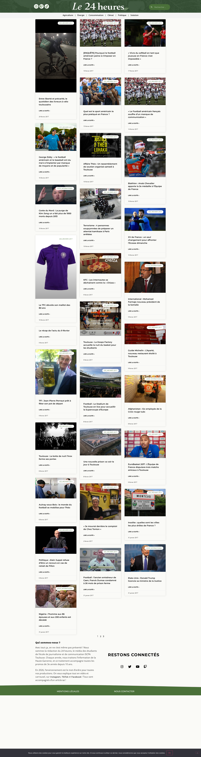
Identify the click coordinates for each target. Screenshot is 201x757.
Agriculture (68, 15)
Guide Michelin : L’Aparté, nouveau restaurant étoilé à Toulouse (142, 353)
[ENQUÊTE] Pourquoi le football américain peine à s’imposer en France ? (99, 56)
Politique (122, 15)
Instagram (55, 677)
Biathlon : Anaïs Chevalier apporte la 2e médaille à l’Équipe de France (145, 186)
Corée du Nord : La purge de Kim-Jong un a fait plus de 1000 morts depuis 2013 (55, 213)
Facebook (76, 677)
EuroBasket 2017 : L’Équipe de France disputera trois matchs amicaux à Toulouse (143, 467)
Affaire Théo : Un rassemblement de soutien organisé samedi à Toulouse (100, 167)
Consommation (96, 15)
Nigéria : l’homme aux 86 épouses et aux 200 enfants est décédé (55, 617)
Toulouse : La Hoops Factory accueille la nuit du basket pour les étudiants (99, 345)
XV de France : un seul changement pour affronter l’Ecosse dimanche (142, 240)
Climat (111, 15)
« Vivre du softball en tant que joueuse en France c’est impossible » (143, 56)
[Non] (197, 753)
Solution (134, 15)
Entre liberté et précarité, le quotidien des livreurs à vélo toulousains (53, 102)
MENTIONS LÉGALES (68, 691)
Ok (169, 753)
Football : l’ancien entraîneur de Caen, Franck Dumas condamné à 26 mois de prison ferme (99, 580)
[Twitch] (41, 6)
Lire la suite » (44, 111)
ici (63, 680)
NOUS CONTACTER (124, 691)
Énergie (80, 15)
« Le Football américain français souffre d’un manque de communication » (144, 114)
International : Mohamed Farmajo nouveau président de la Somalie (144, 302)
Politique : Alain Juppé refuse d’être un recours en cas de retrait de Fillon (54, 563)
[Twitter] (129, 666)
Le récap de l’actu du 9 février (54, 330)
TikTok (65, 677)
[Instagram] (36, 6)
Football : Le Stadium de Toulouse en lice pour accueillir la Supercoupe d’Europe (99, 407)
